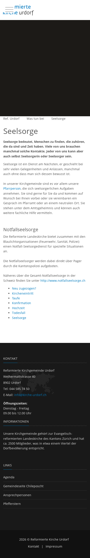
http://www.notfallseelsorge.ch (62, 280)
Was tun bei (35, 118)
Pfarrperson (12, 188)
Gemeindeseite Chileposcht (23, 486)
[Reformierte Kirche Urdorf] (18, 10)
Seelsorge (58, 118)
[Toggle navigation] (8, 8)
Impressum (54, 546)
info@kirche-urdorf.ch (30, 395)
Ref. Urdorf (11, 118)
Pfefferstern (12, 504)
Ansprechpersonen (17, 495)
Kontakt (33, 546)
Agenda (8, 477)
